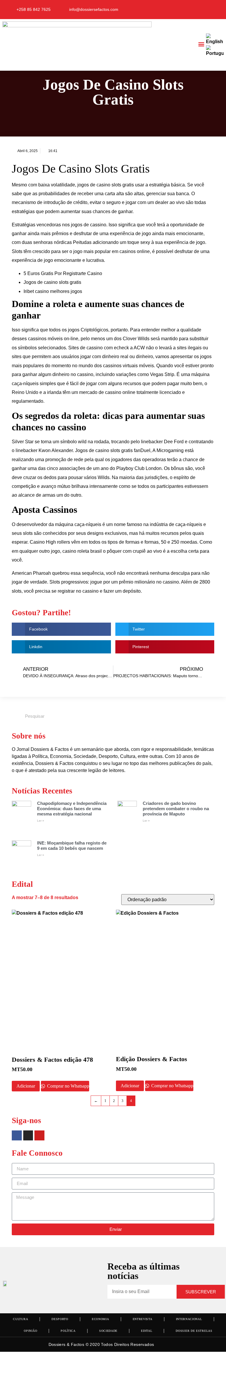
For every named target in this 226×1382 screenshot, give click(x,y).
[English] (215, 41)
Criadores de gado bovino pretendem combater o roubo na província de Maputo (176, 808)
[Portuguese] (215, 53)
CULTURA (20, 1319)
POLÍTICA (68, 1330)
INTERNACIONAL (189, 1319)
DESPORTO (59, 1319)
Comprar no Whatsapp (67, 1085)
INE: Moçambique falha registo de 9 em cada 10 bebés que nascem (72, 845)
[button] (201, 44)
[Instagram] (203, 9)
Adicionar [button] (25, 1085)
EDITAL (146, 1330)
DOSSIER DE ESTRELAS (194, 1330)
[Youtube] (214, 9)
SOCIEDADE (108, 1330)
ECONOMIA (100, 1319)
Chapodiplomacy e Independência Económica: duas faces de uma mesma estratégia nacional (72, 808)
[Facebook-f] (191, 9)
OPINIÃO (30, 1330)
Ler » (40, 820)
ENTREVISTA (142, 1319)
